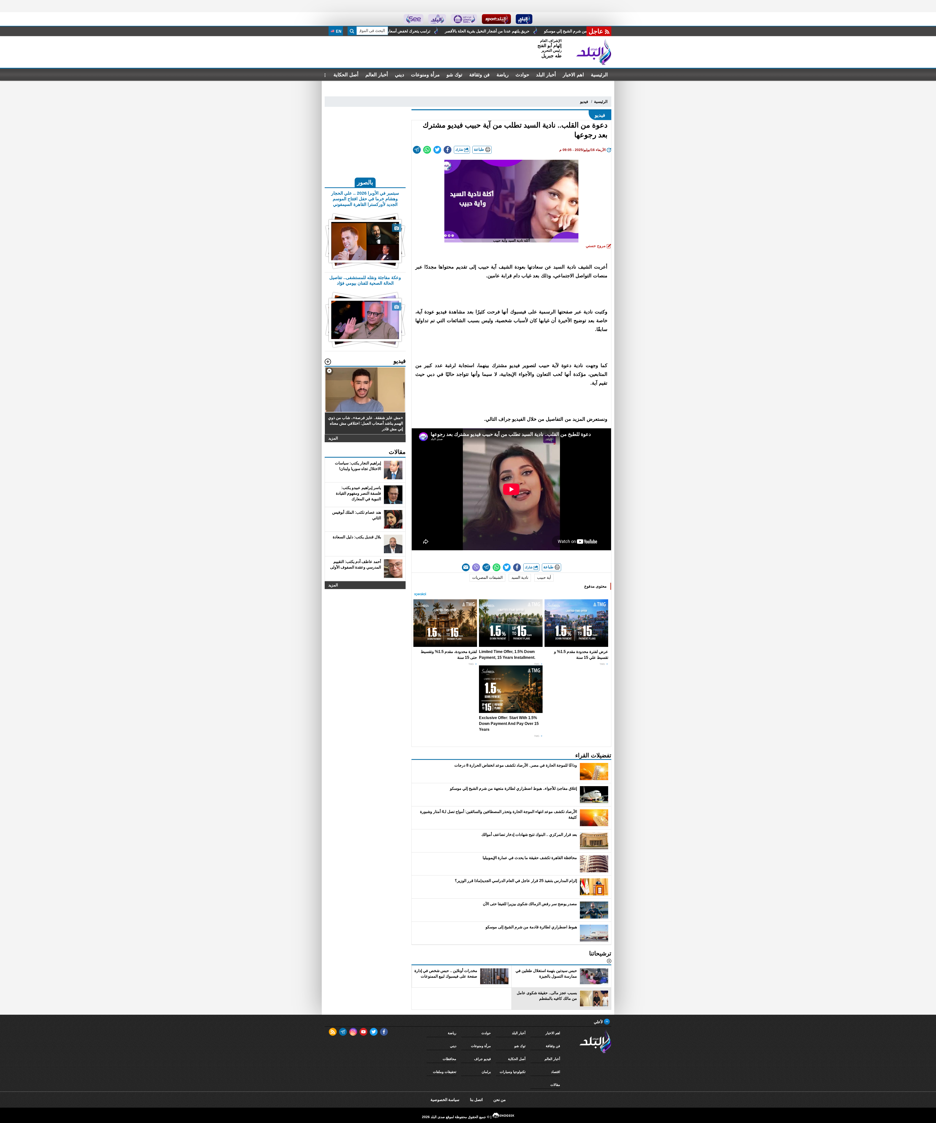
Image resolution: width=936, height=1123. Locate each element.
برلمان (486, 1072)
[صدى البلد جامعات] (464, 19)
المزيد (333, 438)
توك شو (454, 74)
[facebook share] (447, 150)
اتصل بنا (476, 1100)
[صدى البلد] (593, 52)
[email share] (417, 150)
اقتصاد (555, 1072)
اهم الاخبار (573, 74)
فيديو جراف (482, 1059)
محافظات (449, 1059)
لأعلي (599, 1022)
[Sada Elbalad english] (413, 19)
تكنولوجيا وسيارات (513, 1072)
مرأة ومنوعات (425, 74)
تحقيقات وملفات (444, 1072)
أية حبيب (544, 577)
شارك (459, 149)
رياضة (503, 74)
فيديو (584, 102)
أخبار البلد (546, 74)
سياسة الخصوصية (444, 1100)
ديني (399, 74)
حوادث (522, 74)
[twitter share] (437, 150)
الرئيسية (599, 74)
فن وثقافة (479, 74)
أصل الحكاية (346, 74)
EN (338, 31)
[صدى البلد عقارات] (437, 19)
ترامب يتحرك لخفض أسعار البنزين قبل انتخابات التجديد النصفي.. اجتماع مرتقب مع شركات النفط (513, 31)
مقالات (555, 1085)
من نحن (499, 1100)
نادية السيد (519, 577)
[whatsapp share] (427, 150)
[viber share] (476, 567)
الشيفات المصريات (487, 577)
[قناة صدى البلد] (524, 19)
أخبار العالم (376, 74)
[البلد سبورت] (496, 19)
